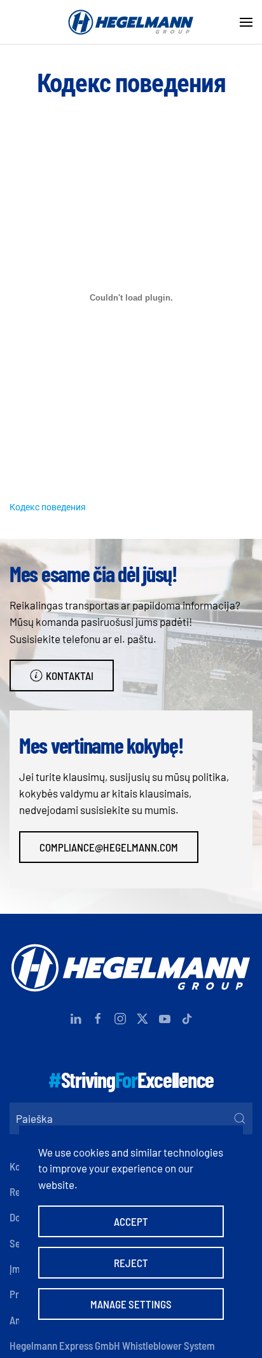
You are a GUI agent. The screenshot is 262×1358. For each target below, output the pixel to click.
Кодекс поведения (48, 506)
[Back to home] (131, 22)
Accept (131, 1221)
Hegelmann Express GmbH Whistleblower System (112, 1345)
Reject (131, 1262)
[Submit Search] (239, 1118)
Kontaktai (69, 675)
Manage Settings (131, 1304)
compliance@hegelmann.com (108, 847)
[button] (246, 22)
